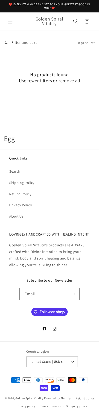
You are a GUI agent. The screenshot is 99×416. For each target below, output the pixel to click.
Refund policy (85, 398)
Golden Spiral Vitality (29, 398)
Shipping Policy (22, 182)
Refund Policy (20, 194)
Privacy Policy (20, 205)
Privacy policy (26, 406)
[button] (10, 21)
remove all (69, 81)
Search (14, 171)
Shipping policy (76, 406)
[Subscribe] (73, 294)
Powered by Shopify (57, 398)
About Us (16, 216)
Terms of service (50, 406)
